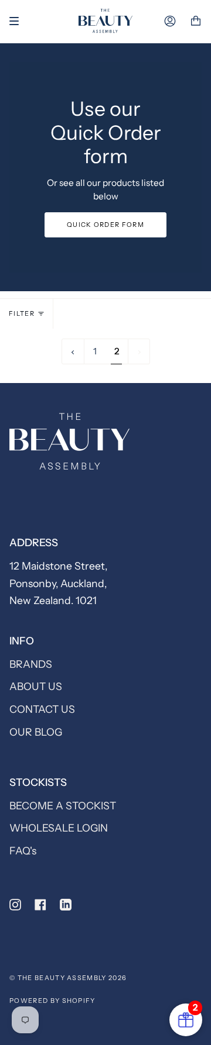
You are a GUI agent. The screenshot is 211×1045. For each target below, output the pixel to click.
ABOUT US (35, 686)
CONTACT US (42, 709)
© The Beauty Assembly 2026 (68, 978)
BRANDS (30, 664)
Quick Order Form (105, 224)
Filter (22, 313)
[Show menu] (18, 21)
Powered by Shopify (52, 1000)
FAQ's (22, 850)
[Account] (170, 21)
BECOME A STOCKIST (62, 805)
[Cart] (196, 21)
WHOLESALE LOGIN (58, 828)
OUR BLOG (35, 732)
